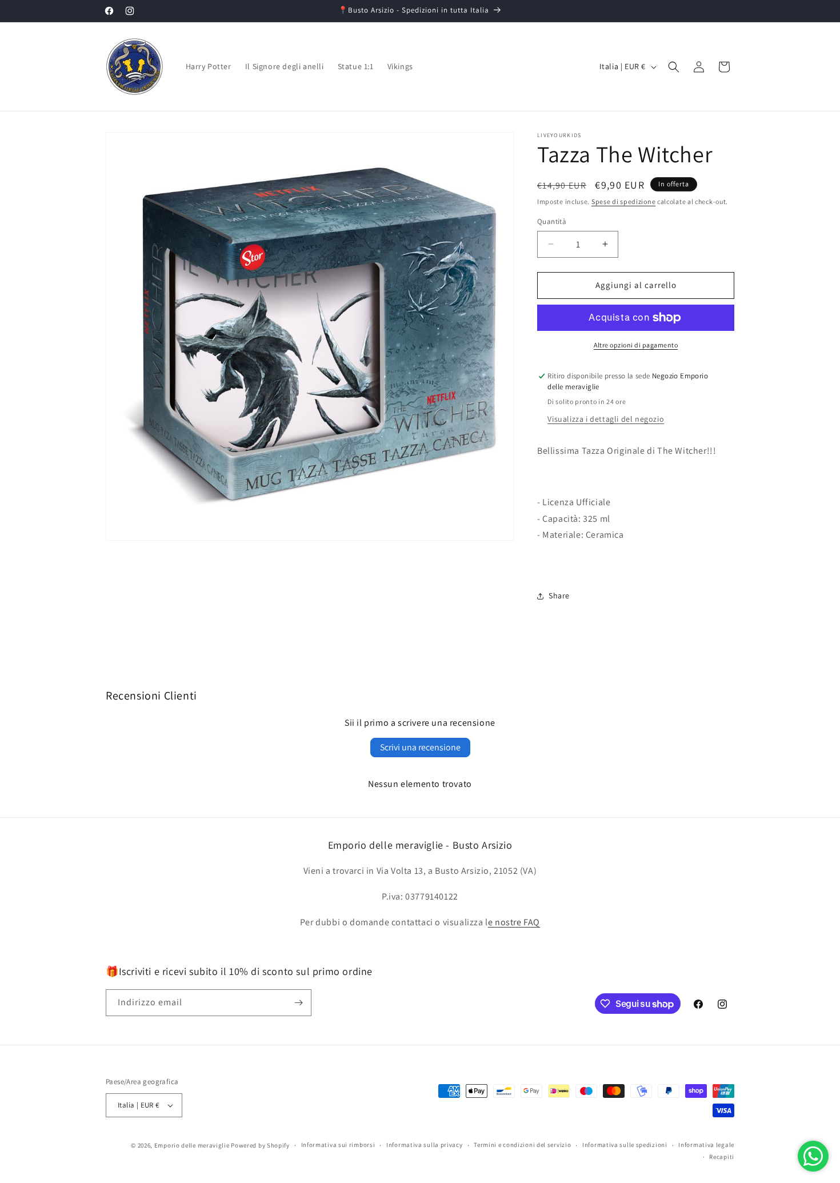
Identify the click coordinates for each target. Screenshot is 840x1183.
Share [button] (559, 595)
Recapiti (721, 1157)
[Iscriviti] (298, 1002)
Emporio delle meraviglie (192, 1145)
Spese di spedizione (623, 201)
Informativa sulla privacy (424, 1145)
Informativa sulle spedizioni (624, 1145)
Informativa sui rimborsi (338, 1145)
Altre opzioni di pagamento (636, 345)
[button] (673, 66)
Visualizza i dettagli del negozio (605, 419)
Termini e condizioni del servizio (522, 1145)
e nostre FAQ (514, 922)
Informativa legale (706, 1145)
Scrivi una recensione (420, 747)
